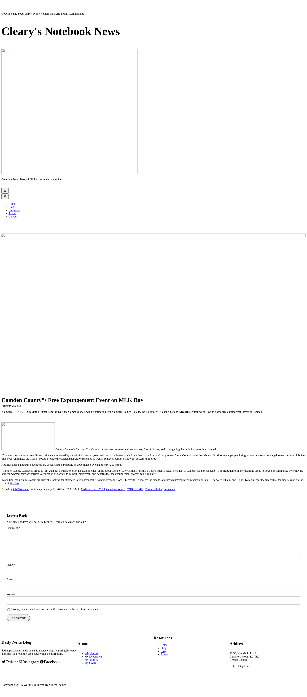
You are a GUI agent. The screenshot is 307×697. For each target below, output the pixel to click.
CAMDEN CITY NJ (93, 489)
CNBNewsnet (21, 489)
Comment (13, 527)
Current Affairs (153, 489)
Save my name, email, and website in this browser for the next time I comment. (55, 609)
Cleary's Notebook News (60, 31)
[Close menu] (5, 196)
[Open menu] (5, 191)
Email (11, 579)
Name (11, 564)
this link (14, 483)
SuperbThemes (57, 684)
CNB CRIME (135, 489)
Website (11, 594)
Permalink (169, 489)
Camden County (115, 489)
